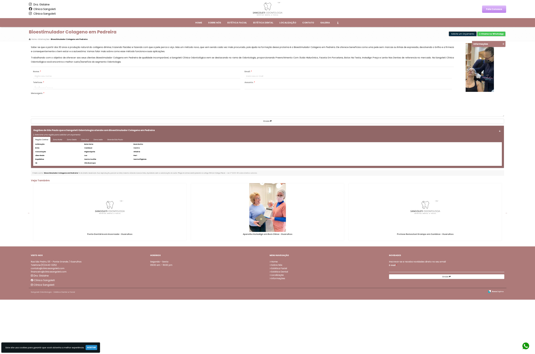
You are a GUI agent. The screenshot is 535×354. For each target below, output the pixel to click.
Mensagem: (37, 93)
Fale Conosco (494, 9)
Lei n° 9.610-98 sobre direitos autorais (242, 173)
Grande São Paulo (115, 139)
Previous (28, 212)
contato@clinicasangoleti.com (47, 268)
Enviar (266, 121)
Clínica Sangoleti (44, 9)
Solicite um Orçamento (462, 33)
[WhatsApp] (527, 346)
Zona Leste (98, 139)
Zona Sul (85, 139)
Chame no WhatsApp (492, 33)
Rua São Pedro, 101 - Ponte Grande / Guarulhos (56, 261)
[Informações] (338, 22)
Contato (308, 22)
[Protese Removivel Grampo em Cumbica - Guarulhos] (425, 207)
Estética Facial (237, 22)
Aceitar (91, 347)
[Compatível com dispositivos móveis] (483, 292)
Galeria (325, 22)
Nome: (37, 71)
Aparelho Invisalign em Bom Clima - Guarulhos (267, 234)
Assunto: (250, 82)
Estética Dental (263, 22)
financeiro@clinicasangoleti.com (48, 271)
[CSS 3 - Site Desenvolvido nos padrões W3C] (473, 292)
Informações (278, 278)
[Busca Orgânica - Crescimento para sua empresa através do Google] (496, 291)
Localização (287, 22)
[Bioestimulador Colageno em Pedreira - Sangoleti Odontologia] (267, 9)
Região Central (41, 139)
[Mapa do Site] (457, 291)
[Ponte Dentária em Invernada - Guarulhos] (109, 207)
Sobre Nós (214, 22)
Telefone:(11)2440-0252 (44, 265)
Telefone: (38, 82)
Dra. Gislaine (41, 4)
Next (506, 212)
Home (198, 22)
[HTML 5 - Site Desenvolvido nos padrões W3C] (464, 292)
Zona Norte (57, 139)
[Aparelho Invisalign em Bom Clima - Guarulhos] (267, 207)
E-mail (393, 265)
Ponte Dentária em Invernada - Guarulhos (109, 234)
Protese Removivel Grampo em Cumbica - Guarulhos (425, 234)
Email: (248, 71)
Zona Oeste (71, 139)
